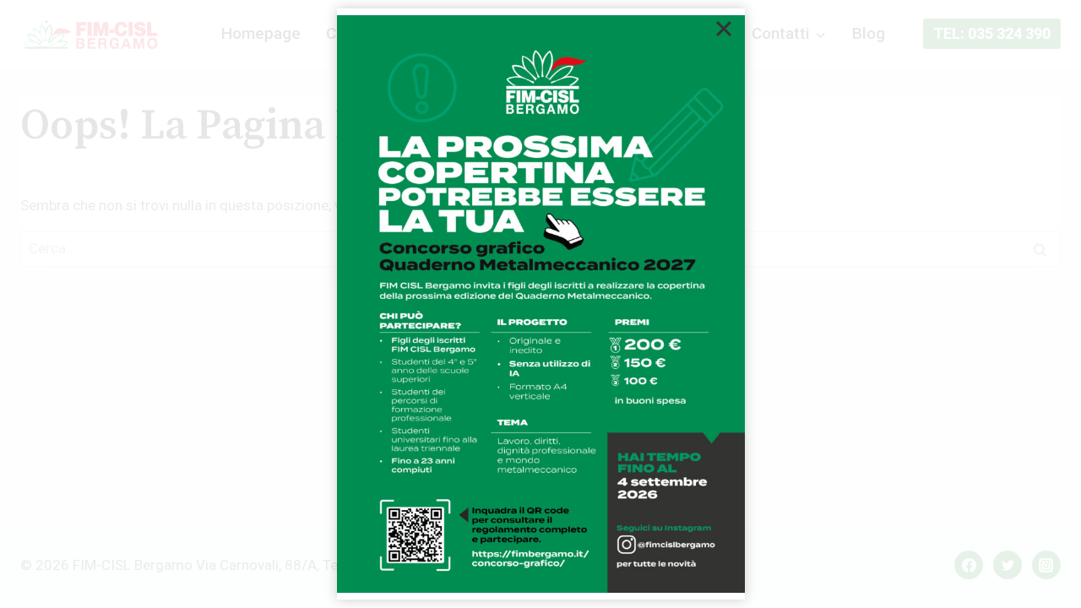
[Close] (724, 29)
